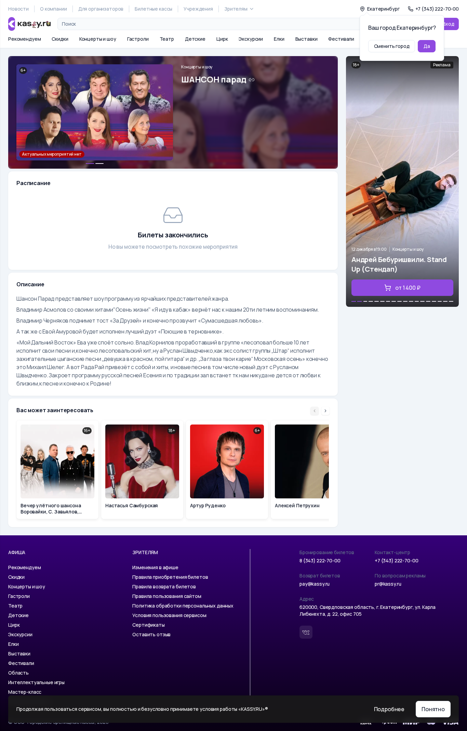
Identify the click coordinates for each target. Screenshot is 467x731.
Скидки (60, 39)
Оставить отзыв (151, 634)
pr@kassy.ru (388, 583)
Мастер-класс (24, 692)
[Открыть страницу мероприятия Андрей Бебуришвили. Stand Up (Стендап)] (402, 181)
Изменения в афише (155, 567)
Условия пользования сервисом (169, 615)
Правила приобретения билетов (170, 577)
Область (18, 672)
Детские (195, 39)
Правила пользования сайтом (166, 596)
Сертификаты (148, 625)
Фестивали (341, 39)
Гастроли (138, 39)
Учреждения (198, 8)
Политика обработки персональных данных (183, 605)
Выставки (306, 39)
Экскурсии (251, 39)
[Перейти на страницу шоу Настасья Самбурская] (142, 469)
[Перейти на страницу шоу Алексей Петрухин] (312, 469)
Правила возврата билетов (164, 586)
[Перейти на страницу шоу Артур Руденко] (227, 469)
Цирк (222, 39)
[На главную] (29, 24)
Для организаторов (101, 8)
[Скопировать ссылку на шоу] (252, 80)
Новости (18, 8)
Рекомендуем (24, 39)
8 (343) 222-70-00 (320, 560)
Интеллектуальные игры (36, 682)
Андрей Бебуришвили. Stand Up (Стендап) (399, 264)
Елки (279, 39)
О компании (53, 8)
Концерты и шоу (97, 39)
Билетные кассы (153, 8)
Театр (167, 39)
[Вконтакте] (305, 632)
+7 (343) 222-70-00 (396, 560)
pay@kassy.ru (314, 583)
